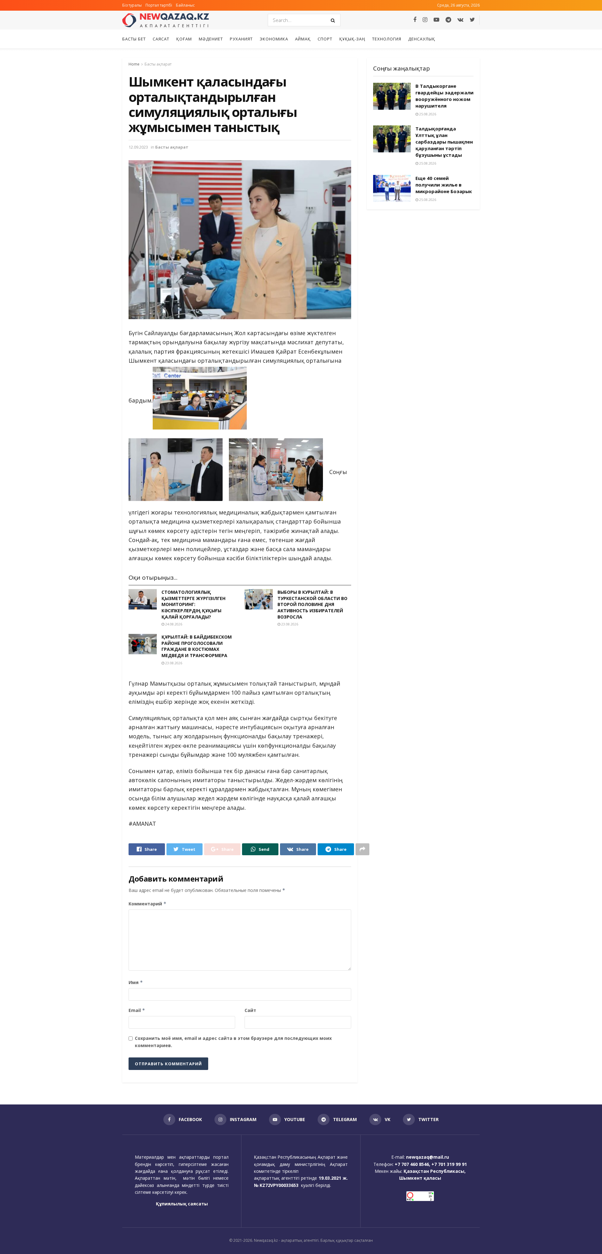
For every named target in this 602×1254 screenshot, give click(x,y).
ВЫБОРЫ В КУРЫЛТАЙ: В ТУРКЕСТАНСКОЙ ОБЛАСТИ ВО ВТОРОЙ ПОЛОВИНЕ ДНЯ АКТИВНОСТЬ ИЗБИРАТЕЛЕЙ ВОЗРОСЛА (312, 604)
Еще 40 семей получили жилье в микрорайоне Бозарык (443, 184)
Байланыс (185, 5)
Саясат (161, 39)
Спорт (325, 39)
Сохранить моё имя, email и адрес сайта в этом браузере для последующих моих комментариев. (233, 1041)
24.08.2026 (173, 624)
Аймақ (303, 39)
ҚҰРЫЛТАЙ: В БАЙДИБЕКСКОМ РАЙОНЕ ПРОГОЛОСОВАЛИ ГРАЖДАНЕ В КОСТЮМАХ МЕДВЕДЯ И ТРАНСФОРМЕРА (196, 646)
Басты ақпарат (158, 64)
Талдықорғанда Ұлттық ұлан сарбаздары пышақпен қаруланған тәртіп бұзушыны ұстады (444, 141)
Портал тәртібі (158, 5)
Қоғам (184, 39)
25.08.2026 (427, 114)
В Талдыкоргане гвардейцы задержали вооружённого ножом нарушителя (444, 96)
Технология (386, 39)
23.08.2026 (289, 624)
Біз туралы (132, 5)
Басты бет (134, 39)
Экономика (274, 39)
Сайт (250, 1010)
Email (137, 1010)
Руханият (241, 39)
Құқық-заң (352, 39)
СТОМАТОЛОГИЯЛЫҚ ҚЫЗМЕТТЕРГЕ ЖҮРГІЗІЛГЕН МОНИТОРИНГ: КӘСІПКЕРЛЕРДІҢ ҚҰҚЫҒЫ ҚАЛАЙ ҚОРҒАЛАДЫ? (193, 604)
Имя (136, 982)
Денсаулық (421, 39)
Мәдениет (211, 39)
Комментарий (147, 904)
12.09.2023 (138, 147)
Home (134, 64)
